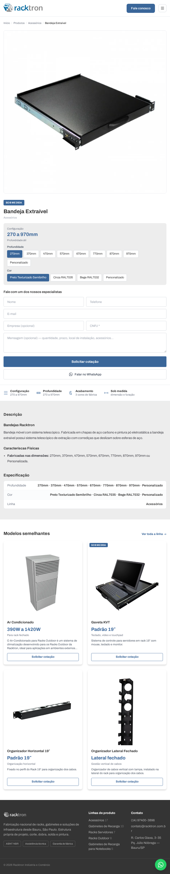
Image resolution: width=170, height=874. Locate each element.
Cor (9, 270)
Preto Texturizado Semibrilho (28, 277)
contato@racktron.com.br (148, 829)
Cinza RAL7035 (63, 277)
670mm (81, 253)
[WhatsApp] (160, 864)
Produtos (19, 23)
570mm (64, 253)
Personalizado (19, 262)
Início (7, 23)
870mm (114, 253)
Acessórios (34, 23)
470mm (48, 253)
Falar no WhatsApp (88, 374)
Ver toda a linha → (154, 534)
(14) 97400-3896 (143, 820)
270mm (14, 253)
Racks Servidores (102, 832)
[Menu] (162, 8)
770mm (97, 253)
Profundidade (15, 246)
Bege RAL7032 (89, 277)
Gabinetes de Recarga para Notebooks (104, 847)
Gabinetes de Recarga (106, 826)
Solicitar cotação (85, 361)
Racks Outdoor (100, 838)
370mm (31, 253)
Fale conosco (141, 8)
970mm (131, 253)
